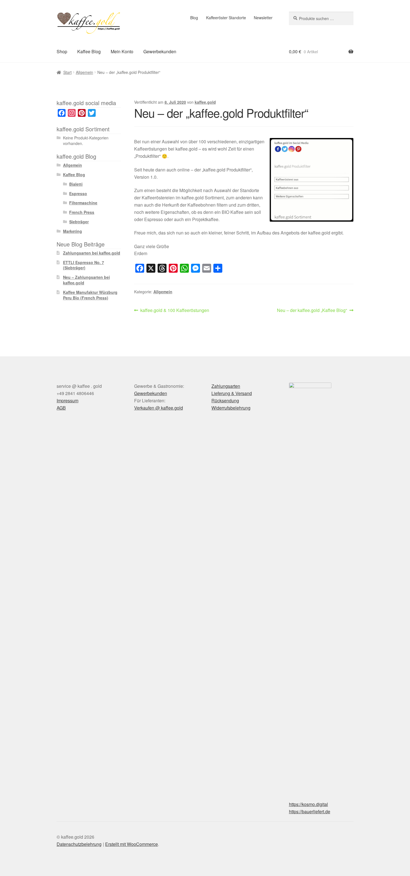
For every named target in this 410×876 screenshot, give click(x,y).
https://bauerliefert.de (309, 811)
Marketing (72, 231)
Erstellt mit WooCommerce (131, 844)
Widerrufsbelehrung (230, 408)
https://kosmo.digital (308, 804)
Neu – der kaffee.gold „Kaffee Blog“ (312, 310)
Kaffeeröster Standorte (226, 17)
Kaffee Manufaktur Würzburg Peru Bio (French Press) (90, 295)
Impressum (67, 400)
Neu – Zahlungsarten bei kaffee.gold (86, 279)
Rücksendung (225, 400)
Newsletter (263, 17)
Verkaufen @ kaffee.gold (158, 408)
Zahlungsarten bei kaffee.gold (91, 253)
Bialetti (76, 184)
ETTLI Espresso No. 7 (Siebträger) (83, 265)
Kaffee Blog (89, 51)
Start (67, 72)
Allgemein (84, 72)
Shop (62, 51)
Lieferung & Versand (231, 393)
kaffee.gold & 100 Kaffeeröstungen (174, 310)
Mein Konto (122, 51)
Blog (194, 17)
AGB (61, 408)
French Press (81, 212)
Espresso (78, 193)
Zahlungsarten (225, 386)
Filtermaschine (83, 202)
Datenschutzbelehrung (79, 844)
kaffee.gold (205, 102)
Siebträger (79, 221)
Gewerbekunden (159, 51)
